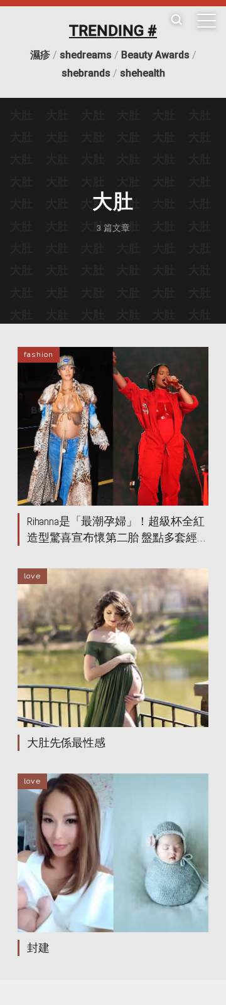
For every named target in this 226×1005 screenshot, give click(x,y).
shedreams (86, 55)
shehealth (142, 73)
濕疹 (40, 55)
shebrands (86, 73)
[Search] (176, 20)
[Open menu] (206, 21)
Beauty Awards (155, 55)
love (32, 576)
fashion (38, 354)
